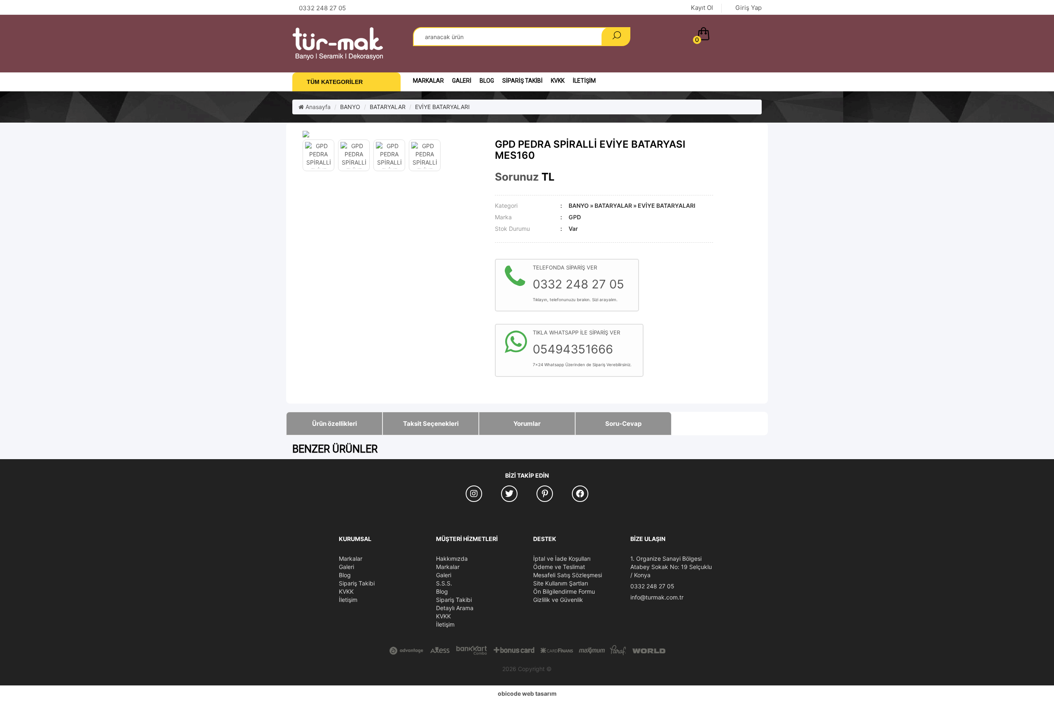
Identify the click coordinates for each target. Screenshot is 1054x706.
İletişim (584, 80)
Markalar (428, 80)
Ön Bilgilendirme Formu (564, 591)
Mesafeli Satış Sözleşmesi (567, 574)
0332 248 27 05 (652, 586)
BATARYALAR (388, 106)
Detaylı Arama (454, 607)
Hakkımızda (452, 558)
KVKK (557, 80)
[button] (728, 35)
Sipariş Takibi (522, 80)
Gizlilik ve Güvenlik (558, 599)
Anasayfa (317, 106)
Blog (487, 80)
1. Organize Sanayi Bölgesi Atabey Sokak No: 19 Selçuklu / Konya (671, 566)
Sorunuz (517, 176)
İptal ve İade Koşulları (561, 558)
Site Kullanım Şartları (560, 583)
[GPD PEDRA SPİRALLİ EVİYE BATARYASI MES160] (393, 134)
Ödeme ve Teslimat (559, 566)
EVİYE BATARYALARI (442, 106)
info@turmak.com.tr (656, 597)
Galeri (461, 80)
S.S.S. (444, 583)
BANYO (350, 106)
